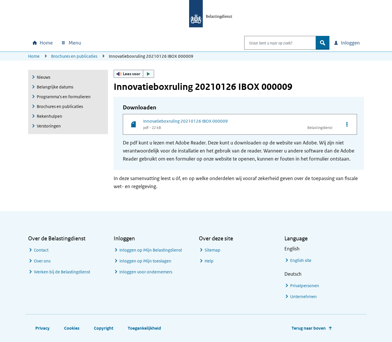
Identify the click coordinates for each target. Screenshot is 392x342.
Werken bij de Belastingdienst (62, 272)
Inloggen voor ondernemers (145, 272)
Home (34, 56)
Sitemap (212, 250)
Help (209, 261)
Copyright (103, 328)
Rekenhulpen (49, 116)
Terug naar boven (309, 328)
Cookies (71, 328)
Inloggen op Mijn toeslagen (145, 261)
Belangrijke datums (55, 87)
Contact (41, 250)
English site (300, 260)
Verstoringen (49, 126)
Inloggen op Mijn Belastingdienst (150, 250)
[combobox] (280, 43)
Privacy (42, 328)
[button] (134, 74)
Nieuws (43, 77)
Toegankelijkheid (144, 328)
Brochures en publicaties (74, 56)
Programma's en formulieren (64, 96)
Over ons (42, 261)
